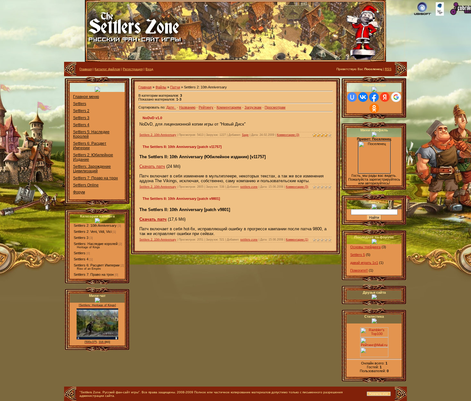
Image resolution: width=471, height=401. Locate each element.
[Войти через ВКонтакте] (363, 97)
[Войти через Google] (396, 97)
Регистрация (133, 69)
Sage (245, 134)
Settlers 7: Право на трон (95, 178)
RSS (388, 69)
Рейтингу (206, 107)
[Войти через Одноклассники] (374, 108)
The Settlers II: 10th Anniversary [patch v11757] (182, 147)
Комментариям (229, 107)
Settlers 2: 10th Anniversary (95, 225)
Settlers (79, 104)
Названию (187, 107)
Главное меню (86, 96)
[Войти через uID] (352, 97)
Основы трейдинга (365, 247)
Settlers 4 (81, 125)
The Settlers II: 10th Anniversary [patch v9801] (181, 199)
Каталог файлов (107, 69)
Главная (85, 69)
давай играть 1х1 (364, 263)
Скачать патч (152, 166)
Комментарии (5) (297, 186)
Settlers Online (86, 185)
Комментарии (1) (297, 239)
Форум (79, 192)
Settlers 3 (81, 118)
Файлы (160, 87)
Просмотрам (275, 107)
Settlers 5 (357, 255)
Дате (170, 107)
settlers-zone (249, 186)
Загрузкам (252, 107)
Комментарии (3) (288, 134)
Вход (149, 69)
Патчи (175, 87)
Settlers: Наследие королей (96, 244)
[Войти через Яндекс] (385, 97)
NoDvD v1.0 (152, 118)
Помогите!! (359, 270)
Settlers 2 (81, 111)
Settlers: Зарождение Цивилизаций (92, 168)
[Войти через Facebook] (374, 97)
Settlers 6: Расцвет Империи (97, 265)
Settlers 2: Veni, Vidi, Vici (93, 231)
